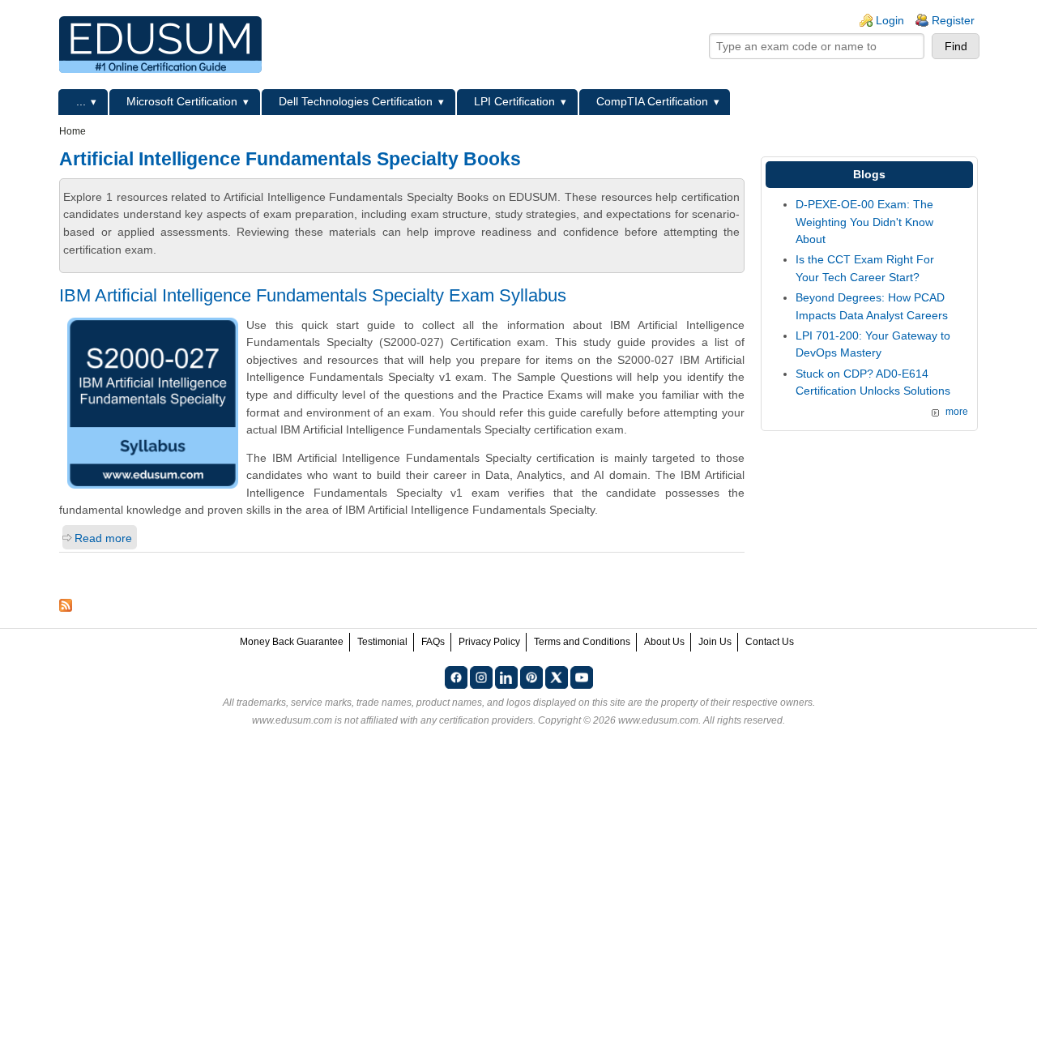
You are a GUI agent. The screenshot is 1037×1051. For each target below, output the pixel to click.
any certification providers (476, 720)
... (81, 101)
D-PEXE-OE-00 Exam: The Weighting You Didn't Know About (864, 222)
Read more (103, 538)
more (956, 412)
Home (72, 131)
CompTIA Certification (652, 101)
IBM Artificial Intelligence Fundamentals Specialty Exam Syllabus (312, 295)
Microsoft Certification (181, 101)
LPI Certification (514, 101)
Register (953, 20)
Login (890, 20)
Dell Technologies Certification (356, 101)
